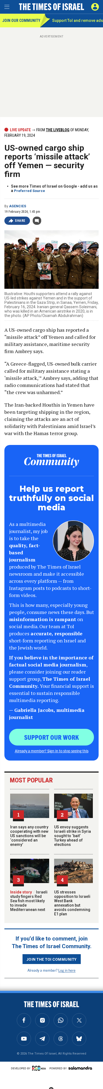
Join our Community (21, 20)
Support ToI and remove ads (77, 20)
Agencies (17, 206)
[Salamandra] (80, 1068)
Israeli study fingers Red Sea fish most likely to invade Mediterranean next (29, 901)
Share (20, 221)
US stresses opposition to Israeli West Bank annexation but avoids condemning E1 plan (72, 903)
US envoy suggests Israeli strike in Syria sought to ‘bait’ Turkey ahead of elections (72, 836)
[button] (95, 7)
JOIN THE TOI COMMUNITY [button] (52, 959)
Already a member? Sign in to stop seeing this (51, 750)
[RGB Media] (40, 1068)
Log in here (67, 970)
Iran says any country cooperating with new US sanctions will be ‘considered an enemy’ (29, 836)
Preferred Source (29, 191)
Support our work (51, 737)
